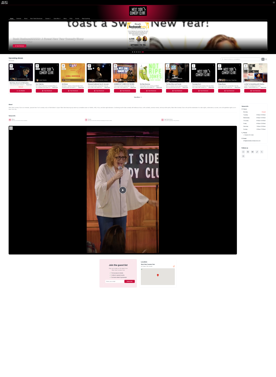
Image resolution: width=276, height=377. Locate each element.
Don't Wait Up (40, 84)
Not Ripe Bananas (145, 84)
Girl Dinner (65, 84)
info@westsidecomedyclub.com (251, 140)
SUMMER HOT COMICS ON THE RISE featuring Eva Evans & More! (124, 84)
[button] (158, 275)
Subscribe (129, 281)
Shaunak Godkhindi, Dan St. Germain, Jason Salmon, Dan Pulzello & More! (98, 84)
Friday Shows (222, 84)
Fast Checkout (48, 90)
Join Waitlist (21, 90)
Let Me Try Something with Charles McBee (254, 84)
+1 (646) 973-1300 (248, 135)
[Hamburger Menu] (273, 2)
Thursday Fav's (196, 84)
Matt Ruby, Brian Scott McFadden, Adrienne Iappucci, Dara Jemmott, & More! (20, 83)
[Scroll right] (268, 37)
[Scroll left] (8, 37)
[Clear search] (258, 59)
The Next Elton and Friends (173, 84)
